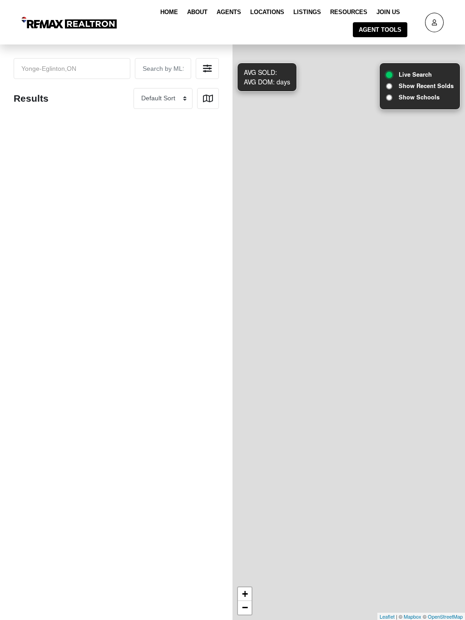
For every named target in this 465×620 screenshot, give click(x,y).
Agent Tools (380, 29)
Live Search (415, 74)
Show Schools (419, 97)
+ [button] (245, 594)
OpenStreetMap (445, 616)
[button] (207, 68)
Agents (229, 12)
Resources (348, 12)
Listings (307, 12)
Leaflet (387, 616)
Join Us (388, 12)
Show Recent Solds (426, 86)
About (197, 12)
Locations (267, 12)
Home (169, 12)
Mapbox (412, 616)
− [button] (245, 607)
